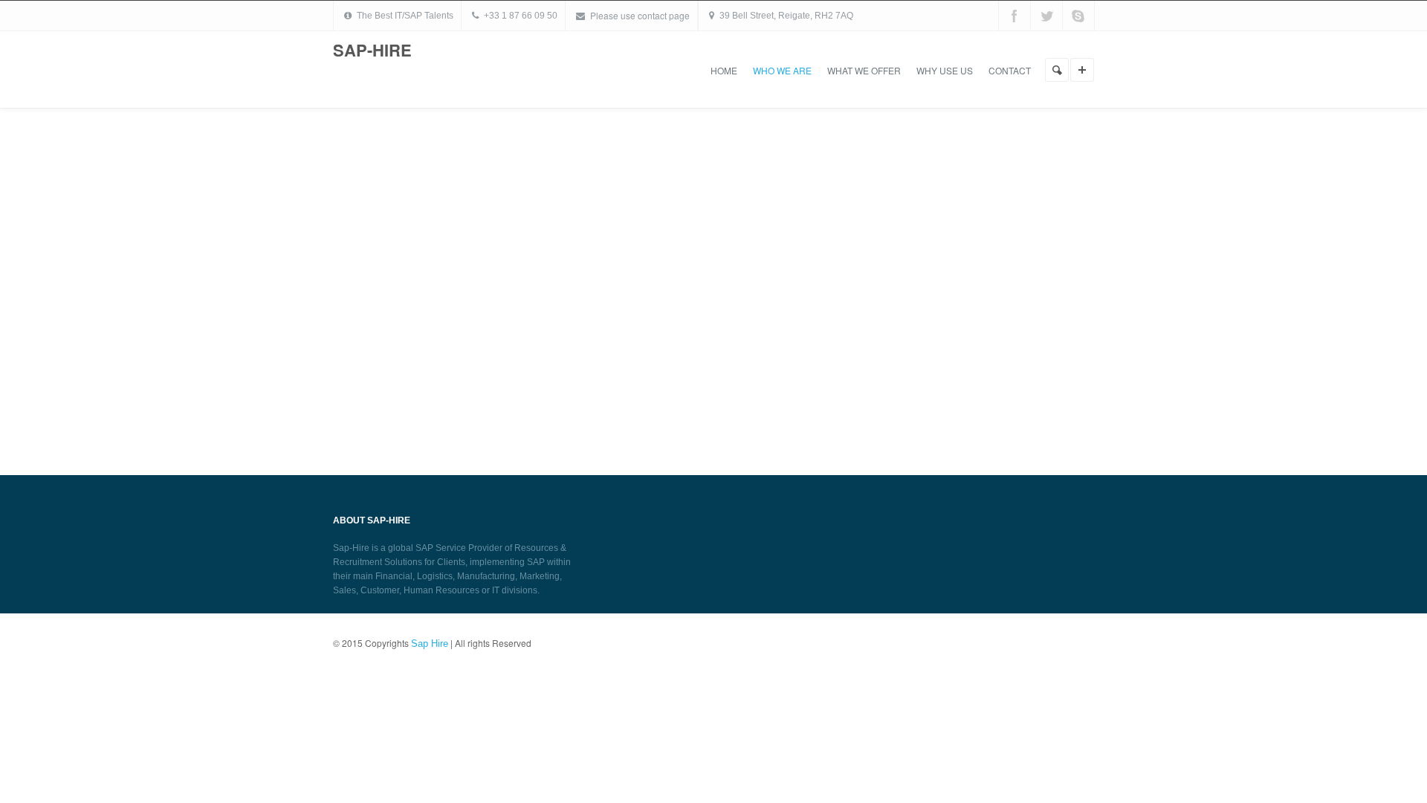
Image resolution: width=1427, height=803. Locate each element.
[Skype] (1078, 15)
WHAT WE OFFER (864, 70)
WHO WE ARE (782, 70)
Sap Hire (429, 643)
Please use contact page (640, 15)
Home (724, 70)
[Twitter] (1046, 15)
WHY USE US (944, 70)
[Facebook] (1014, 15)
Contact (1009, 70)
